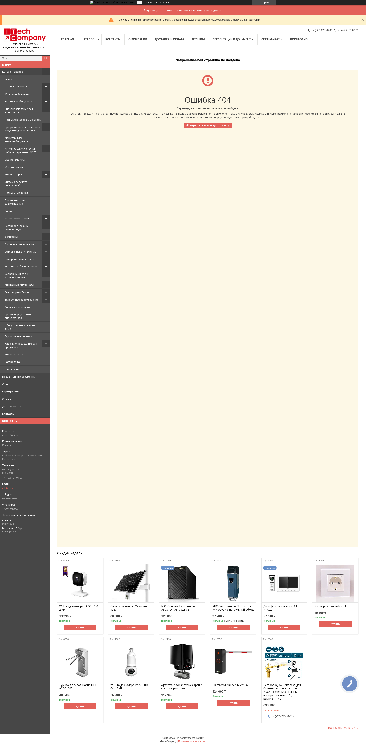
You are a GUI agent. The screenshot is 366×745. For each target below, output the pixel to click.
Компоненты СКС (15, 354)
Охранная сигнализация (19, 244)
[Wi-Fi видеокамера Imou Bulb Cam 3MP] (131, 662)
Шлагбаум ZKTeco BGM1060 (230, 685)
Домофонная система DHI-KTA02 (281, 607)
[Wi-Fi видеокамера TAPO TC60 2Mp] (80, 583)
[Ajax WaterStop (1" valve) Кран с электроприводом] (182, 662)
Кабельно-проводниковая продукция (21, 345)
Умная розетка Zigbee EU (330, 606)
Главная (67, 39)
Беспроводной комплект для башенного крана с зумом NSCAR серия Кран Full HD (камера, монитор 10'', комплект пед (282, 691)
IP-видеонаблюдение (18, 94)
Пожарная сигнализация (20, 259)
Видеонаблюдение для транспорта (19, 110)
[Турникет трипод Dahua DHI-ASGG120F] (80, 662)
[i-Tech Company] (25, 34)
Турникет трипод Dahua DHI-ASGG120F (78, 686)
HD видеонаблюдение (18, 101)
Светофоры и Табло (17, 292)
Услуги (9, 79)
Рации (8, 211)
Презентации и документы (18, 376)
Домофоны (11, 236)
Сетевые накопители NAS (20, 251)
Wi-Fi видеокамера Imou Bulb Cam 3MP (129, 686)
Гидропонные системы (18, 336)
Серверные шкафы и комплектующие (17, 275)
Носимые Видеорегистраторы (23, 119)
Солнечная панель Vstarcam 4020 (128, 607)
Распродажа (12, 362)
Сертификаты (10, 391)
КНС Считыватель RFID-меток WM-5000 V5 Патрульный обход (233, 607)
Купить (80, 627)
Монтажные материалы (19, 284)
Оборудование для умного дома (21, 327)
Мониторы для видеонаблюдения (16, 139)
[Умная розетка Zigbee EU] (335, 583)
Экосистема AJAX (15, 159)
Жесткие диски (14, 167)
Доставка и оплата (13, 406)
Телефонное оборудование (22, 299)
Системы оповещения (18, 307)
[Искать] (46, 58)
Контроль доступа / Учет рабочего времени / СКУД (20, 150)
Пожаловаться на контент (192, 741)
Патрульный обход (16, 192)
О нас (5, 384)
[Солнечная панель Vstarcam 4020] (131, 583)
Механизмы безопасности (21, 266)
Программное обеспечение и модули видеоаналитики (23, 128)
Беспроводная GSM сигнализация (17, 227)
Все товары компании (341, 727)
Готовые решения (16, 86)
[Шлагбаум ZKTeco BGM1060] (233, 662)
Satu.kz (200, 738)
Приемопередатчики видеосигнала (18, 316)
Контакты (8, 414)
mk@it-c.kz (8, 488)
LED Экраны (12, 369)
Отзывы (7, 399)
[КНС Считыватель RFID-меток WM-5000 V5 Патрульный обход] (233, 583)
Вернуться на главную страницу (210, 125)
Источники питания (17, 218)
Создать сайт (151, 2)
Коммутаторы (13, 174)
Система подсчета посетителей (16, 183)
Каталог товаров (12, 71)
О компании (137, 39)
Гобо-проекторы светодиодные (15, 201)
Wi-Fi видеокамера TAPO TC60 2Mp (79, 607)
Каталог (88, 39)
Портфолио (299, 39)
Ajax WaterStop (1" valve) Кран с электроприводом (181, 686)
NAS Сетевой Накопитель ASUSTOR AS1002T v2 (178, 607)
